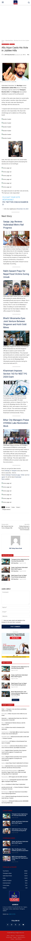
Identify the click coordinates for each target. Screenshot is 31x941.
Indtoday (7, 470)
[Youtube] (23, 924)
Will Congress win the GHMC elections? (18, 777)
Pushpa (13, 507)
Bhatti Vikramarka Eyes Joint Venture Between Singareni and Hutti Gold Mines (14, 323)
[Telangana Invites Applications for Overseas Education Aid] (6, 562)
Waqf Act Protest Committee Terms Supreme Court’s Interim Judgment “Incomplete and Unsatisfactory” (14, 752)
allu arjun (8, 507)
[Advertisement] (15, 21)
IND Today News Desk (9, 54)
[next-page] (5, 583)
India (3, 580)
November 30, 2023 (22, 209)
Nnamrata (4, 718)
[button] (13, 655)
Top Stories (12, 44)
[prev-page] (3, 583)
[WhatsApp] (19, 924)
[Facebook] (7, 924)
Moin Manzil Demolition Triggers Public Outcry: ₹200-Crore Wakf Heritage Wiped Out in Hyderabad (14, 772)
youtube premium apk (7, 787)
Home (3, 40)
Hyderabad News (9, 40)
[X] (15, 924)
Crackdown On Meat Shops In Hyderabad (15, 784)
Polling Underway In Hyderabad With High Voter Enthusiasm (24, 528)
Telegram (14, 470)
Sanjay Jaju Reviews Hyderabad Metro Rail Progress (13, 224)
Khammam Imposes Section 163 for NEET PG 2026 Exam (15, 373)
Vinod (3, 709)
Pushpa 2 (18, 507)
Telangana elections (6, 509)
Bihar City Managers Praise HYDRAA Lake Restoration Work (16, 423)
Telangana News (5, 564)
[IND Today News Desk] (3, 54)
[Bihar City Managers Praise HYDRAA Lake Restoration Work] (6, 851)
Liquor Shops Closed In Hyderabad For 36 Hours (17, 763)
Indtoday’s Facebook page (12, 475)
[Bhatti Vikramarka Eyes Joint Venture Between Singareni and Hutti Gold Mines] (6, 694)
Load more (15, 700)
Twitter (23, 475)
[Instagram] (11, 924)
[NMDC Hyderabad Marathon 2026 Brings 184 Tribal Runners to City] (6, 858)
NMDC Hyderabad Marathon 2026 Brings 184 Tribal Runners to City (20, 858)
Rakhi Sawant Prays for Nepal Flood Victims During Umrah (16, 274)
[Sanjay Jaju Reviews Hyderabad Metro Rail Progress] (6, 570)
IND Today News (14, 563)
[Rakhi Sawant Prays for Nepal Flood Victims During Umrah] (6, 578)
